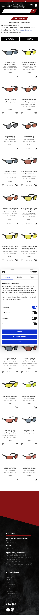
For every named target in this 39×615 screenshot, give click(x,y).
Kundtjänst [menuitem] (9, 586)
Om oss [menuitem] (8, 580)
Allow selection (19, 337)
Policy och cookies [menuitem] (11, 591)
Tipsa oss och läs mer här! (24, 30)
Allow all (19, 332)
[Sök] (33, 11)
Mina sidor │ (16, 1)
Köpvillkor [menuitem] (9, 589)
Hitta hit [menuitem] (8, 582)
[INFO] (35, 149)
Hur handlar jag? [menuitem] (10, 584)
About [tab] (32, 277)
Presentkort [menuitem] (9, 596)
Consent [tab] (7, 277)
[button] (3, 5)
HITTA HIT (9, 549)
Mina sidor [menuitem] (9, 577)
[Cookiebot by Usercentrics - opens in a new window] (29, 272)
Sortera (30, 39)
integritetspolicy (19, 513)
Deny (19, 342)
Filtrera (11, 39)
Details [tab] (19, 277)
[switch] (34, 312)
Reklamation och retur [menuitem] (12, 593)
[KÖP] (16, 77)
